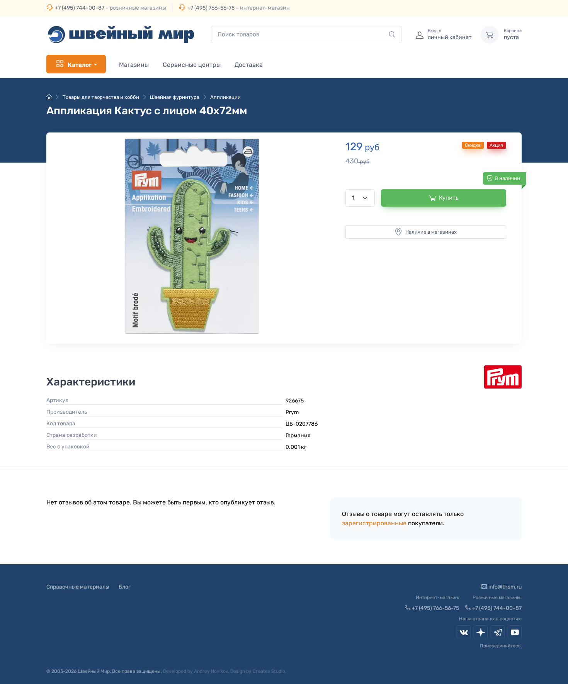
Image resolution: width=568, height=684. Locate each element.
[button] (192, 236)
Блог (125, 587)
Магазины (134, 64)
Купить (449, 197)
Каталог (80, 64)
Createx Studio (269, 671)
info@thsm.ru (505, 587)
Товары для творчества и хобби (101, 97)
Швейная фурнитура (174, 97)
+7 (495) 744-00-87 (79, 8)
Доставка (249, 64)
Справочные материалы (77, 587)
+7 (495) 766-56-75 (211, 8)
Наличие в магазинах (431, 232)
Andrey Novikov (211, 671)
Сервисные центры (192, 64)
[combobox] (306, 34)
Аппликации (225, 97)
